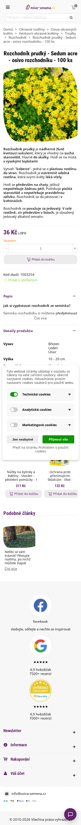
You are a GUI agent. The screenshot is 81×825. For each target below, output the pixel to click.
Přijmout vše (58, 439)
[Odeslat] (71, 17)
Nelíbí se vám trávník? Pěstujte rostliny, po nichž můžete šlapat (18, 557)
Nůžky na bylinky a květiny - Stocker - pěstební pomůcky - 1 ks (21, 477)
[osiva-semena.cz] (40, 6)
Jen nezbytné (22, 439)
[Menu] (7, 6)
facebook (40, 621)
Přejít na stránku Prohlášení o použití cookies (40, 449)
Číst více (11, 569)
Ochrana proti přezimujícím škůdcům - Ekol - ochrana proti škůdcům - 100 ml (60, 479)
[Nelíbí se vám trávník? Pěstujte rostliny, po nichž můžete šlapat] (19, 536)
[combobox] (37, 17)
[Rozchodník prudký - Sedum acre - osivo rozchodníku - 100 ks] (40, 104)
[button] (40, 296)
